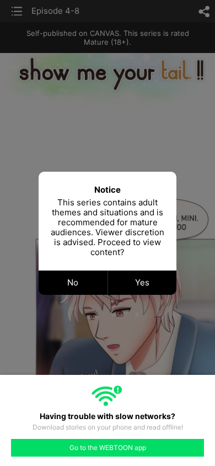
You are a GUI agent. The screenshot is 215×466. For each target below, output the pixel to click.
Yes (142, 282)
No (72, 282)
